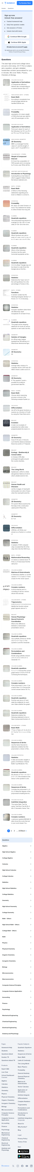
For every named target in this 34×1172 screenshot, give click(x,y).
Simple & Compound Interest (18, 157)
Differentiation (16, 408)
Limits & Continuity (24, 1060)
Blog (19, 1130)
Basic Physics (22, 1067)
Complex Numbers (24, 1101)
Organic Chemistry (8, 1100)
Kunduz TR (5, 1057)
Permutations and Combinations (17, 652)
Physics (4, 1093)
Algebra (4, 1081)
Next (24, 831)
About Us (21, 1123)
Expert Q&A (5, 1069)
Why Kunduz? (22, 1127)
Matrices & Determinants (20, 572)
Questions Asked (7, 1054)
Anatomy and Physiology (6, 1149)
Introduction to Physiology (21, 174)
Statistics (14, 278)
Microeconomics (7, 1110)
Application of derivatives (20, 82)
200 (20, 831)
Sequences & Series (18, 742)
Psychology (5, 1129)
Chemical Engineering (6, 1139)
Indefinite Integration (19, 802)
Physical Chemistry (8, 1097)
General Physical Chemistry (23, 1077)
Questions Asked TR (8, 1060)
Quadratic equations (18, 218)
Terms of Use (12, 52)
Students (5, 1051)
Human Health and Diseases (18, 485)
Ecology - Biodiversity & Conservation (20, 453)
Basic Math (15, 97)
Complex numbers (18, 587)
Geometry (5, 1090)
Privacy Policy (21, 52)
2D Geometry (16, 142)
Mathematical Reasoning (20, 557)
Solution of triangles (18, 337)
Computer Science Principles (8, 1114)
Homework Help (7, 1047)
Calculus (5, 1084)
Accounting (5, 1123)
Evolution (14, 423)
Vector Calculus (23, 1086)
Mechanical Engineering (6, 1134)
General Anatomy (23, 1073)
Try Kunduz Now (25, 3)
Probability (15, 112)
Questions (11, 8)
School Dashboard (8, 1075)
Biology (4, 1106)
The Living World (17, 469)
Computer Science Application (8, 1119)
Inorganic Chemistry (8, 1103)
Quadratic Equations (25, 1047)
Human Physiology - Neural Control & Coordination (18, 619)
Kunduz (4, 8)
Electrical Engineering (6, 1144)
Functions (15, 292)
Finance (4, 1126)
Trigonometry (16, 602)
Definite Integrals (23, 1095)
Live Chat (5, 1072)
